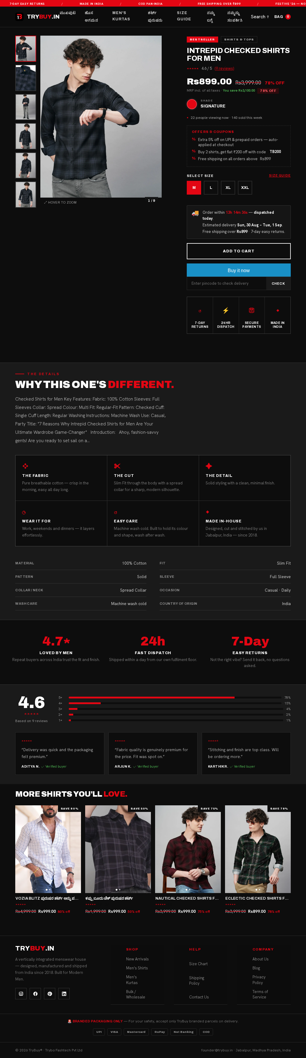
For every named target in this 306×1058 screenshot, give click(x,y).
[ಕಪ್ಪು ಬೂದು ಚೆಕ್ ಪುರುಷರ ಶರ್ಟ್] (118, 849)
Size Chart (198, 963)
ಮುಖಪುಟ (68, 13)
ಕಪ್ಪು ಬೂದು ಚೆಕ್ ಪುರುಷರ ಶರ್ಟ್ (109, 898)
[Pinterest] (49, 993)
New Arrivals (137, 959)
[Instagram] (21, 993)
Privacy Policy (259, 979)
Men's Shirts (137, 968)
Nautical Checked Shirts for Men (192, 898)
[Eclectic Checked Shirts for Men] (258, 849)
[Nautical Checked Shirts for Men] (188, 849)
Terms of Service (260, 994)
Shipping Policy (196, 980)
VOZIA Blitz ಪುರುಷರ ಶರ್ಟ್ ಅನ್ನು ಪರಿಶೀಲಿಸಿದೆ (52, 898)
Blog (256, 968)
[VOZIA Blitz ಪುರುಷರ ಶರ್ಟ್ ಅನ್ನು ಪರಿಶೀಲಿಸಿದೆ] (48, 849)
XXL (245, 188)
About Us (261, 959)
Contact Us (199, 997)
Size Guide (184, 16)
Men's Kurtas (121, 16)
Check (278, 283)
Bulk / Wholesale (135, 994)
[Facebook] (35, 993)
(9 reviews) (224, 68)
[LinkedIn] (64, 993)
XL (228, 188)
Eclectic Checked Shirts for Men (262, 898)
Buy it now (239, 270)
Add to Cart (239, 251)
